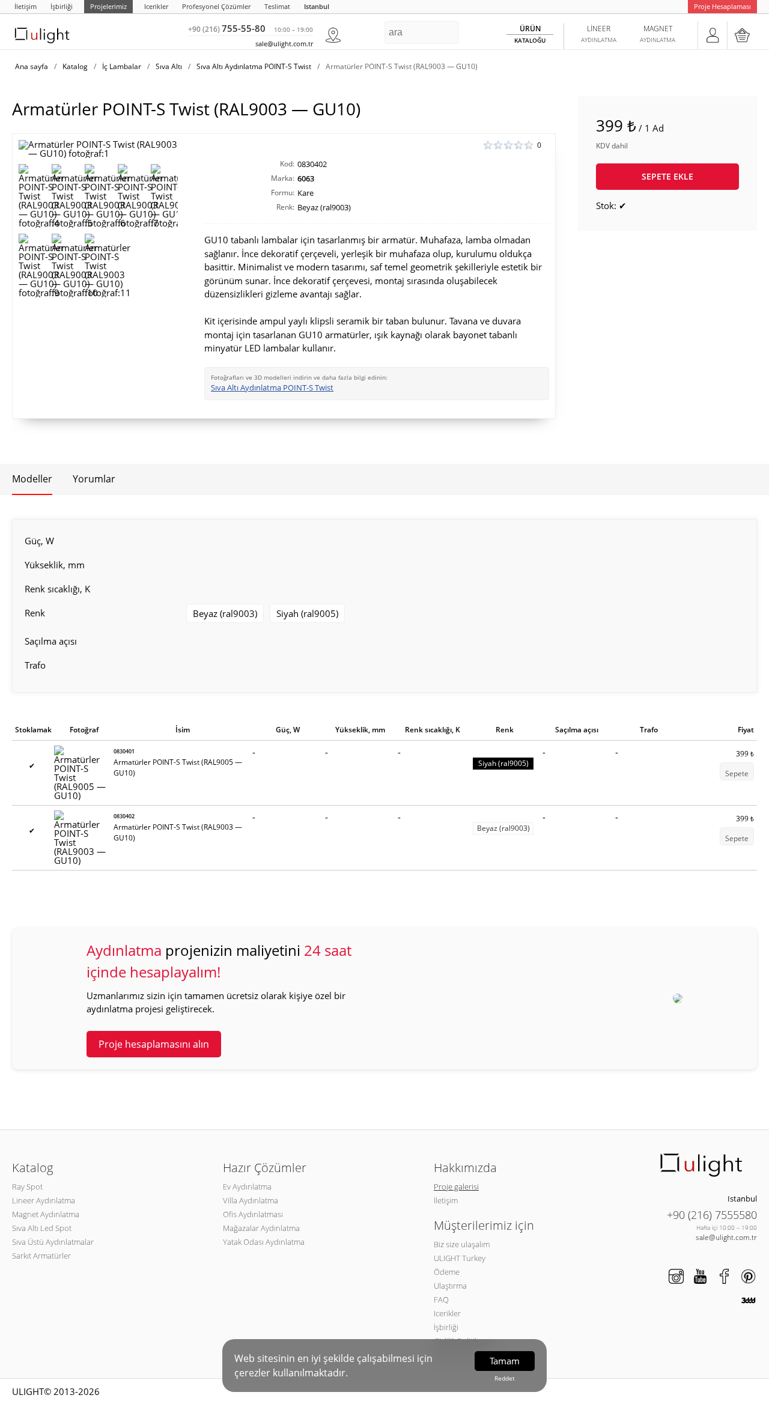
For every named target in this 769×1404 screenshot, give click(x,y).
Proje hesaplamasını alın (154, 1044)
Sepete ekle (667, 176)
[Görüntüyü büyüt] (98, 149)
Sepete (737, 773)
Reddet (504, 1378)
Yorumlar (94, 478)
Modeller (32, 478)
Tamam (505, 1361)
